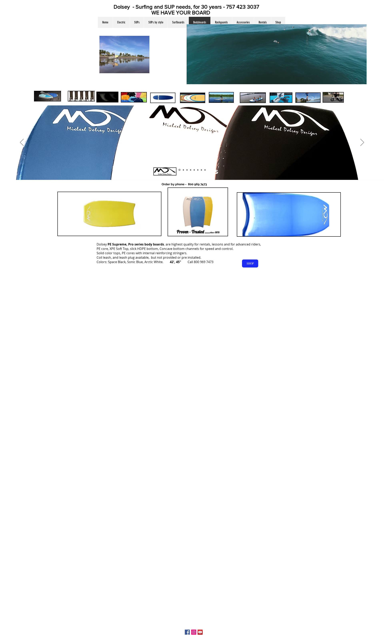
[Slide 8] (205, 169)
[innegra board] (187, 169)
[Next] (362, 142)
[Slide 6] (190, 169)
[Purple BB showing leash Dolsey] (197, 169)
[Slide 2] (179, 170)
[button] (156, 22)
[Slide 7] (194, 169)
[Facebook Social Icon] (187, 632)
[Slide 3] (183, 169)
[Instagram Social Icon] (193, 632)
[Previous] (22, 142)
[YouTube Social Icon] (200, 632)
